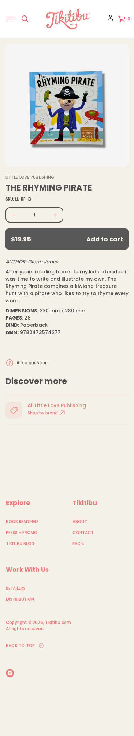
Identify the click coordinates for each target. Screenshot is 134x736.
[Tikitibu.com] (68, 19)
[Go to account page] (110, 20)
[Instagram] (10, 673)
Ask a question (32, 363)
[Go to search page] (25, 18)
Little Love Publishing (29, 177)
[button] (25, 18)
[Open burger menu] (10, 18)
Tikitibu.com (58, 622)
